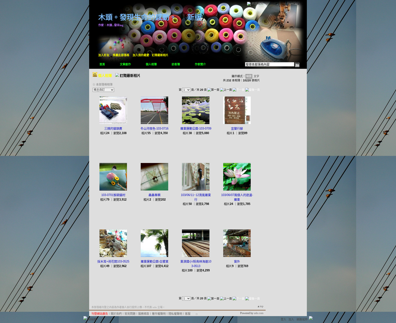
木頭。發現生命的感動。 (137, 17)
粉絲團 (92, 319)
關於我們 (116, 313)
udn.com (258, 313)
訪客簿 (176, 64)
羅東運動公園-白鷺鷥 (154, 261)
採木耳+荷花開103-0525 (113, 261)
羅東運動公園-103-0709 (195, 128)
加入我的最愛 (141, 55)
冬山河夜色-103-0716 (154, 128)
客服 (187, 313)
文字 (256, 76)
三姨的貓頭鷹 (113, 128)
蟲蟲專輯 (154, 195)
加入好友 (103, 55)
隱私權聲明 (175, 313)
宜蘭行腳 (237, 128)
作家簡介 (200, 64)
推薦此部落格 (121, 55)
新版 (194, 17)
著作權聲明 (159, 313)
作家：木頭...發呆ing (110, 25)
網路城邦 (257, 3)
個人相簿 (151, 64)
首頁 (102, 64)
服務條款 (143, 313)
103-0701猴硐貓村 (113, 195)
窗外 (237, 261)
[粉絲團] (85, 318)
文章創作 (125, 64)
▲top (260, 306)
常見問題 (129, 313)
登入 (283, 319)
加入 (291, 319)
